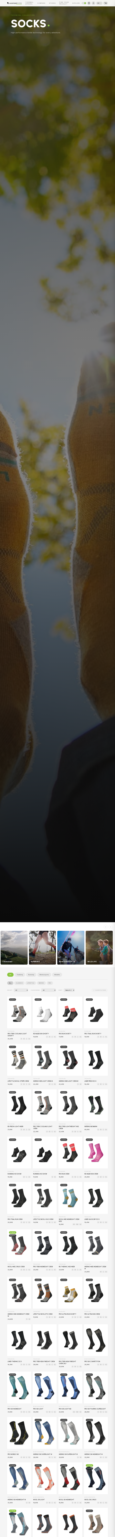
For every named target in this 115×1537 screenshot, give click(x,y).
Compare (41, 3)
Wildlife (57, 974)
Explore (76, 3)
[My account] (93, 3)
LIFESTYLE (30, 983)
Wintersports (44, 974)
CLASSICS (19, 983)
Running (31, 974)
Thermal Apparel (29, 3)
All (10, 974)
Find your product (64, 3)
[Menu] (105, 3)
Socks (19, 3)
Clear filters (100, 990)
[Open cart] (89, 3)
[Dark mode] (84, 3)
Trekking (20, 974)
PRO (50, 983)
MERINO (41, 983)
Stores (52, 3)
